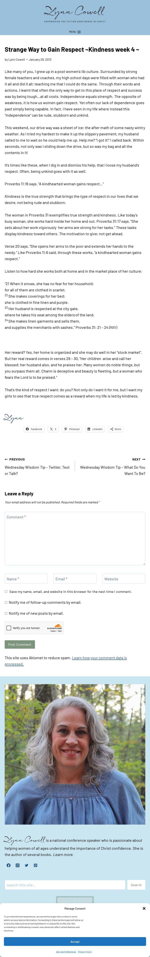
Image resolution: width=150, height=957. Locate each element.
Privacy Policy (85, 951)
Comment (16, 516)
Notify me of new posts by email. (36, 613)
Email (61, 579)
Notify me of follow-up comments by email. (45, 602)
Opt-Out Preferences (66, 951)
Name (13, 579)
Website (111, 579)
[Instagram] (17, 865)
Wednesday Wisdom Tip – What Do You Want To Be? (112, 466)
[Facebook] (8, 865)
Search (136, 885)
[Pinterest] (35, 865)
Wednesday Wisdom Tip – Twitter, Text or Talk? (37, 466)
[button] (144, 908)
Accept (75, 941)
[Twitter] (26, 865)
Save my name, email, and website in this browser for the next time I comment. (70, 591)
